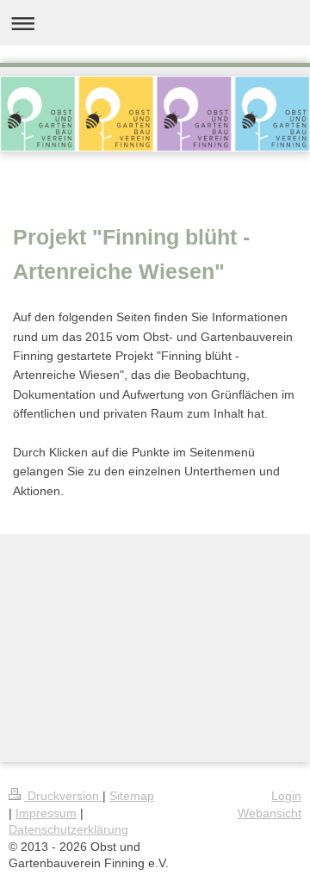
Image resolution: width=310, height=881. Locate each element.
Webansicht (269, 813)
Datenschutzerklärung (68, 829)
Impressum (46, 813)
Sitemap (131, 796)
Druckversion (63, 796)
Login (286, 796)
